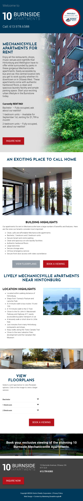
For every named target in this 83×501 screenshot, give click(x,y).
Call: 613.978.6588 (16, 26)
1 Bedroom (7, 405)
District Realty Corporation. (42, 493)
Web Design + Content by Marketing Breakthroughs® (42, 496)
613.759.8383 (46, 471)
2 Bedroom (7, 410)
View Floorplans (26, 264)
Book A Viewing (41, 422)
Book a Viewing (56, 264)
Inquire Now (13, 141)
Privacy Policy (58, 493)
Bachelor (6, 399)
